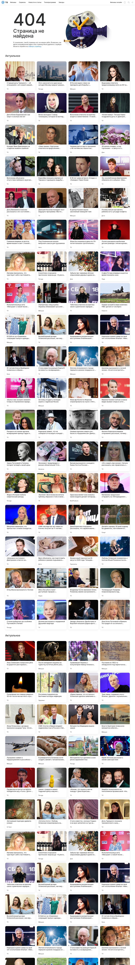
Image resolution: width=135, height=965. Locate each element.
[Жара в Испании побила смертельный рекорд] (20, 488)
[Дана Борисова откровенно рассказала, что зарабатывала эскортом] (83, 520)
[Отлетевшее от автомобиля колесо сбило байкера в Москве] (115, 710)
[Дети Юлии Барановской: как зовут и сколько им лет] (20, 108)
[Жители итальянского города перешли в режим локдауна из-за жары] (83, 361)
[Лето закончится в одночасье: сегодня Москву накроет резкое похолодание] (52, 76)
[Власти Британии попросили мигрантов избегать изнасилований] (115, 846)
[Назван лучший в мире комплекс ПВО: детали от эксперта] (115, 298)
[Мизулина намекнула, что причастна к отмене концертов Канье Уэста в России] (20, 520)
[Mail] (3, 2)
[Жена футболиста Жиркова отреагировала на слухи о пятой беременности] (83, 393)
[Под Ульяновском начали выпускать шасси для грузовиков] (52, 234)
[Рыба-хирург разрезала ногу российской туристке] (115, 678)
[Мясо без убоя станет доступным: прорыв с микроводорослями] (52, 583)
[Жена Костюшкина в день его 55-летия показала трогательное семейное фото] (83, 234)
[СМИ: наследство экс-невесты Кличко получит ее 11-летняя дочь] (52, 520)
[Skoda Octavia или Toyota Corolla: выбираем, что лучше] (52, 646)
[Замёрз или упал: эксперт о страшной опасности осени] (115, 741)
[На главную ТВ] (6, 2)
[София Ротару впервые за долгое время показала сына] (115, 266)
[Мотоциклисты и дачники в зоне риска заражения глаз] (83, 877)
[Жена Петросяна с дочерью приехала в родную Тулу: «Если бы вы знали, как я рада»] (20, 846)
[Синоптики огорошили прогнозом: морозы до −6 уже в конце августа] (52, 266)
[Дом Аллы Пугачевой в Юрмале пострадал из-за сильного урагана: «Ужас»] (115, 615)
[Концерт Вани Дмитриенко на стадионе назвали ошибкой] (20, 139)
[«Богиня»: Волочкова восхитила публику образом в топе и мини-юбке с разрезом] (52, 488)
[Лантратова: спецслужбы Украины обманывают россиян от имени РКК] (52, 298)
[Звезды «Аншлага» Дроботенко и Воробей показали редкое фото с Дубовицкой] (83, 615)
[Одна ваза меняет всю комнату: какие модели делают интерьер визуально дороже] (83, 488)
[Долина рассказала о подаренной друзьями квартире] (52, 615)
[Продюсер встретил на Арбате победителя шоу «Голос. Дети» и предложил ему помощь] (20, 909)
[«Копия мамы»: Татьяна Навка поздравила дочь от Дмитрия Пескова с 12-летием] (115, 108)
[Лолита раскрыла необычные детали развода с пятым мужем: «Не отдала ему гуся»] (115, 234)
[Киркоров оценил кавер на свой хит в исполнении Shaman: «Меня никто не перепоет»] (115, 329)
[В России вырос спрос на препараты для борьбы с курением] (83, 76)
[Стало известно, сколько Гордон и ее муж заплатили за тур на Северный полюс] (83, 941)
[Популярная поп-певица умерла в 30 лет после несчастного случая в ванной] (20, 814)
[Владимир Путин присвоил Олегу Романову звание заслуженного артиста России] (83, 583)
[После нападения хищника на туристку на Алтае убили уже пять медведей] (52, 782)
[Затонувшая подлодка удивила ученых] (20, 941)
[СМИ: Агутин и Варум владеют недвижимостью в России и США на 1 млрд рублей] (52, 846)
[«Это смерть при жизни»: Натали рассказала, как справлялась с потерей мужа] (115, 456)
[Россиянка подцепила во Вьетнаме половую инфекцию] (52, 814)
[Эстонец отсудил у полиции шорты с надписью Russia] (52, 393)
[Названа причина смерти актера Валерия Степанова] (20, 710)
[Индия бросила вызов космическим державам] (52, 741)
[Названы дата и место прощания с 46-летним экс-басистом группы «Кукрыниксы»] (83, 139)
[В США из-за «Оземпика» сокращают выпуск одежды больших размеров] (20, 329)
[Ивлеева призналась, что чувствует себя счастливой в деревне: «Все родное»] (20, 266)
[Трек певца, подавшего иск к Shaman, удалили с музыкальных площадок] (115, 814)
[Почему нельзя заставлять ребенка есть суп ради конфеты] (115, 203)
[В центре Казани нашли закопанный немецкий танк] (83, 203)
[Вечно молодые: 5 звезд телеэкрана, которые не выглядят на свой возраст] (52, 108)
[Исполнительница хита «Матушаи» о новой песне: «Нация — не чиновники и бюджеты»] (20, 298)
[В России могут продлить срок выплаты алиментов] (20, 678)
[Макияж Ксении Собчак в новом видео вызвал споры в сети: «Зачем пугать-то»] (115, 393)
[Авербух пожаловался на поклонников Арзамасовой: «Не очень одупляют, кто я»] (115, 909)
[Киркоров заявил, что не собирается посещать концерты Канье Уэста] (52, 424)
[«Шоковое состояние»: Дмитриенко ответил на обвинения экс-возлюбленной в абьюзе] (20, 551)
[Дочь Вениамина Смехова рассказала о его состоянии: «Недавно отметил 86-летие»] (20, 203)
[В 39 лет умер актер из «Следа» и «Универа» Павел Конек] (83, 171)
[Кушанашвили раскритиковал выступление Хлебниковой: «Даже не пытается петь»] (83, 329)
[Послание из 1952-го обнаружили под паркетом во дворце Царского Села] (115, 782)
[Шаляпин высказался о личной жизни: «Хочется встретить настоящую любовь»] (115, 361)
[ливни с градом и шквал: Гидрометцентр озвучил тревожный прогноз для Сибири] (52, 909)
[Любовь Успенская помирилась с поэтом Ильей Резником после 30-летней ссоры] (115, 551)
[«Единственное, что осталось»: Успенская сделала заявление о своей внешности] (83, 814)
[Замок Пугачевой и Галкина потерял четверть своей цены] (20, 456)
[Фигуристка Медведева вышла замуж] (83, 846)
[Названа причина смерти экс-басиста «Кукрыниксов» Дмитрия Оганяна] (83, 424)
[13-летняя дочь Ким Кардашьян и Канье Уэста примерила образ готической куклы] (52, 678)
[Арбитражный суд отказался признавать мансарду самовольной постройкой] (83, 678)
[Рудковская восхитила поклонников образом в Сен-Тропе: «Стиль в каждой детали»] (83, 741)
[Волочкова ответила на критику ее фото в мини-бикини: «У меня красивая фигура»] (83, 108)
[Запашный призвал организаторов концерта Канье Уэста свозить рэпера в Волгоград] (115, 646)
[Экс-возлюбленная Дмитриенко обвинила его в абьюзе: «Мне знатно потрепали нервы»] (115, 171)
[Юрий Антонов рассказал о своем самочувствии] (115, 877)
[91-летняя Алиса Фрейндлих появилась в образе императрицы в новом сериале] (20, 361)
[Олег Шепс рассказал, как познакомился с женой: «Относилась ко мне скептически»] (83, 710)
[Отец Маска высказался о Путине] (20, 583)
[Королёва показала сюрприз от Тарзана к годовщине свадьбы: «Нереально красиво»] (52, 171)
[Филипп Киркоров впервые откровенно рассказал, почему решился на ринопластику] (115, 424)
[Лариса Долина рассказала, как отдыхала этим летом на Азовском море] (83, 646)
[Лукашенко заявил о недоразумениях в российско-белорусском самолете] (20, 877)
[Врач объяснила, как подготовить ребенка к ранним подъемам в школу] (52, 551)
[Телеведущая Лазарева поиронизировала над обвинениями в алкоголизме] (115, 583)
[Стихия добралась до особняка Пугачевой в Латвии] (20, 615)
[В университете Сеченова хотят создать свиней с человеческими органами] (52, 877)
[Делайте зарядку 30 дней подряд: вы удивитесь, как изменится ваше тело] (115, 520)
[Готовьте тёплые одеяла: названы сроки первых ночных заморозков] (52, 710)
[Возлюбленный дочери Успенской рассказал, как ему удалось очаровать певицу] (52, 329)
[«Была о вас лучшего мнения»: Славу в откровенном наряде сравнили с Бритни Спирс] (20, 393)
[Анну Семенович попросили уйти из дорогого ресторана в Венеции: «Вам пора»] (20, 782)
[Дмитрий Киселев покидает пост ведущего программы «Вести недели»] (52, 203)
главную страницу (34, 46)
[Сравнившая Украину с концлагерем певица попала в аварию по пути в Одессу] (83, 782)
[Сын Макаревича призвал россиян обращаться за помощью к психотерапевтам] (20, 741)
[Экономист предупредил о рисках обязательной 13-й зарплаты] (52, 456)
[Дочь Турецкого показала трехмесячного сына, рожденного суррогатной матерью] (115, 941)
